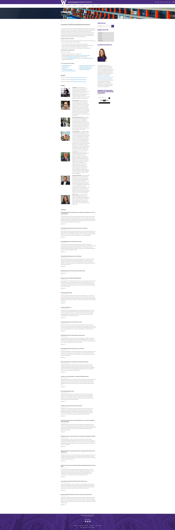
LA (162, 2)
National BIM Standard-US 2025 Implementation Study (71, 241)
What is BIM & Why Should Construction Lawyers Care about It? (72, 348)
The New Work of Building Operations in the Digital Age (71, 256)
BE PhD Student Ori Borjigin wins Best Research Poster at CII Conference (74, 228)
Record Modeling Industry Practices (67, 391)
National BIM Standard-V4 (72, 58)
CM (160, 2)
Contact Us (76, 525)
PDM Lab (100, 38)
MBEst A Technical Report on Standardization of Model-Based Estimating (74, 361)
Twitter (88, 521)
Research (75, 5)
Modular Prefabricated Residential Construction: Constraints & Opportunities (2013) (76, 494)
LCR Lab (100, 36)
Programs (68, 5)
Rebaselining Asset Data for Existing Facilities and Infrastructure (73, 335)
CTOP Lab (100, 33)
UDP (167, 2)
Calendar (86, 525)
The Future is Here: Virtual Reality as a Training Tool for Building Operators (75, 376)
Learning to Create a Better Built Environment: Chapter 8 (71, 405)
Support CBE (81, 525)
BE (155, 2)
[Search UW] (173, 2)
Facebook (86, 521)
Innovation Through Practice (66, 307)
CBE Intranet (91, 525)
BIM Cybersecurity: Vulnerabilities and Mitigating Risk (71, 278)
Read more (63, 223)
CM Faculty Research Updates (66, 292)
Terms (100, 525)
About (63, 5)
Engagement (81, 5)
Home (61, 21)
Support (98, 5)
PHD (169, 2)
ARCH (158, 2)
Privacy (96, 525)
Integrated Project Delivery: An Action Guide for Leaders (71, 322)
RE (164, 2)
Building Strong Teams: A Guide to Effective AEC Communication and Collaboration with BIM (78, 436)
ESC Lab (99, 34)
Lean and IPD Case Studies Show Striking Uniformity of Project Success (74, 481)
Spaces (88, 5)
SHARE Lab (100, 40)
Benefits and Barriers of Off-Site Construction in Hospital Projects (73, 270)
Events (93, 5)
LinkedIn (90, 521)
